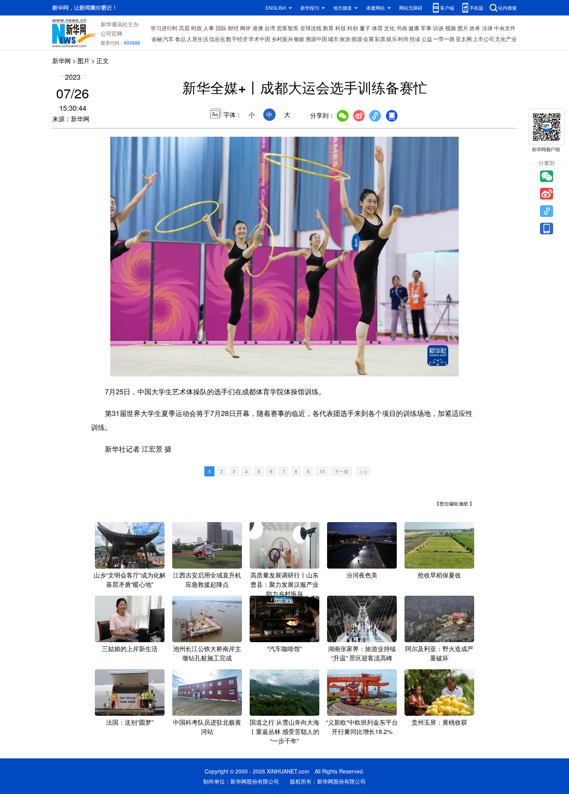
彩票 (380, 39)
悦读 (415, 39)
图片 (463, 28)
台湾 (269, 28)
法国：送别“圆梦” (129, 722)
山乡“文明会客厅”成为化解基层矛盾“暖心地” (130, 580)
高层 (184, 28)
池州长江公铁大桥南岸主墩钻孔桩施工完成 (207, 653)
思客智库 (287, 28)
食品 (180, 39)
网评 (245, 28)
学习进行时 (164, 28)
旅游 (344, 39)
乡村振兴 (282, 39)
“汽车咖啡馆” (284, 648)
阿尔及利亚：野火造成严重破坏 (439, 653)
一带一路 (444, 39)
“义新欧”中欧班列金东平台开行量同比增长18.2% (362, 727)
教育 (328, 28)
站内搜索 (507, 7)
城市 (333, 39)
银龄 (299, 39)
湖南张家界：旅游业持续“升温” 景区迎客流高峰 (362, 653)
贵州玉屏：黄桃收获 (439, 722)
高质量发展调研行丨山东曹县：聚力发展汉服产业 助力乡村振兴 (284, 584)
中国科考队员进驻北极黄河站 (207, 727)
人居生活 (197, 39)
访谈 (438, 28)
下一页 (341, 471)
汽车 (168, 39)
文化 (389, 28)
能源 (356, 39)
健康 (413, 28)
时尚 (403, 39)
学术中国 (259, 39)
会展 (368, 39)
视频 (450, 28)
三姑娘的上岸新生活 (130, 648)
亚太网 (464, 39)
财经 (233, 28)
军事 (426, 28)
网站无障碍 (410, 7)
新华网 (61, 60)
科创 (352, 28)
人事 (208, 28)
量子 (365, 28)
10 (322, 471)
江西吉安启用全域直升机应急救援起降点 (207, 580)
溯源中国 (316, 39)
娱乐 (391, 39)
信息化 (217, 39)
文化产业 (506, 39)
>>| (363, 471)
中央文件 (505, 28)
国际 (221, 28)
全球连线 (311, 28)
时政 (196, 28)
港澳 (257, 28)
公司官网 (111, 33)
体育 (377, 28)
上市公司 (483, 39)
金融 (156, 39)
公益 (427, 39)
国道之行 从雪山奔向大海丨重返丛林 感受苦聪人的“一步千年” (284, 731)
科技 (340, 28)
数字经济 (237, 39)
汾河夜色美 (361, 575)
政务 (475, 28)
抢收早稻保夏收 (439, 575)
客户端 (447, 7)
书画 (401, 28)
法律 (487, 28)
